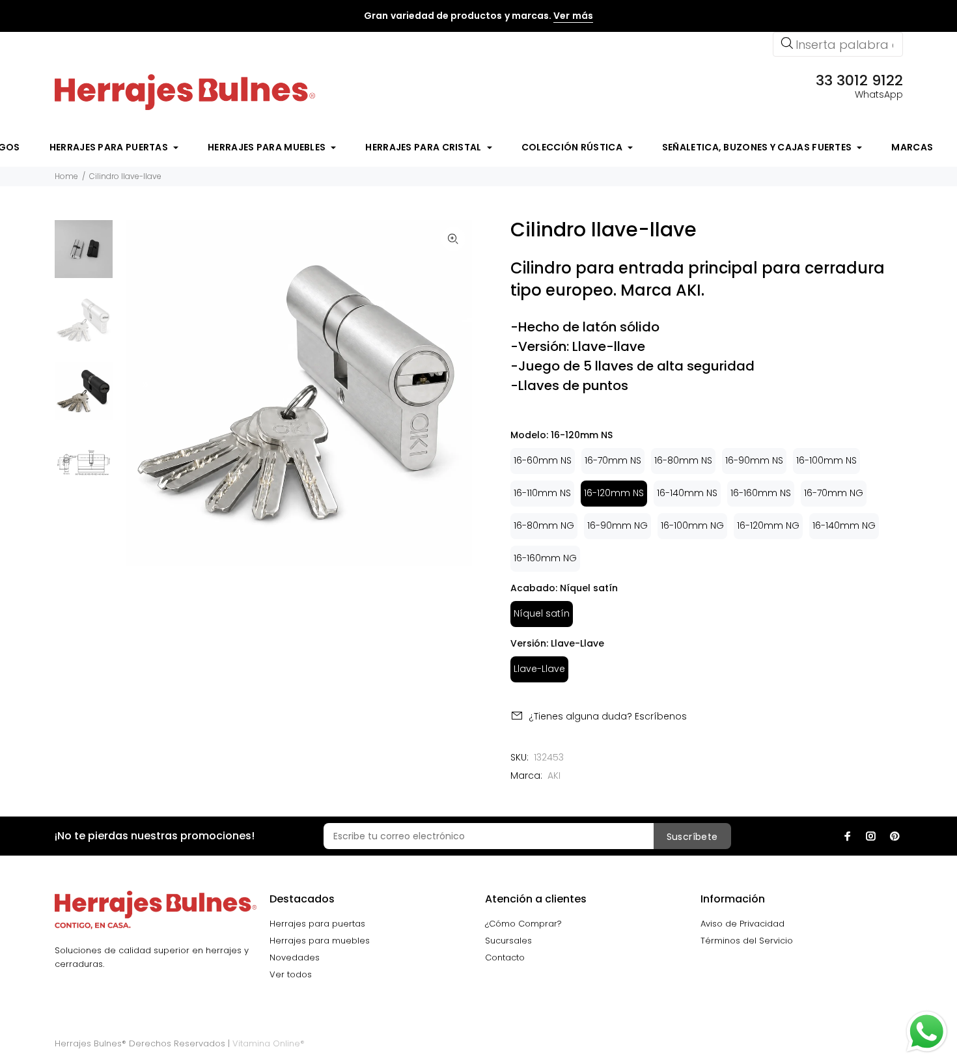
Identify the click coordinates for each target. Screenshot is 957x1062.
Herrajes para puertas (317, 923)
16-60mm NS (543, 460)
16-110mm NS (542, 492)
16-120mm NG (768, 525)
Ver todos (291, 974)
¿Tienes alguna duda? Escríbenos (608, 716)
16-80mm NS (683, 460)
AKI (554, 775)
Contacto (505, 957)
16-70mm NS (613, 460)
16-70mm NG (833, 492)
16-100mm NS (826, 460)
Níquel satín (542, 613)
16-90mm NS (754, 460)
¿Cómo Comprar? (523, 923)
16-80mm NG (544, 525)
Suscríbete (692, 836)
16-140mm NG (844, 525)
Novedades (295, 957)
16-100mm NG (692, 525)
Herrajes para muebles (320, 940)
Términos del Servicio (746, 940)
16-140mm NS (687, 492)
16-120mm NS (614, 492)
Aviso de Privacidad (742, 923)
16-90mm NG (617, 525)
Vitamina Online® (268, 1043)
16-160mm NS (760, 492)
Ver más (572, 15)
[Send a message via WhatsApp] (926, 1031)
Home (66, 176)
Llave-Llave (539, 668)
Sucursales (508, 940)
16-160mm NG (545, 558)
